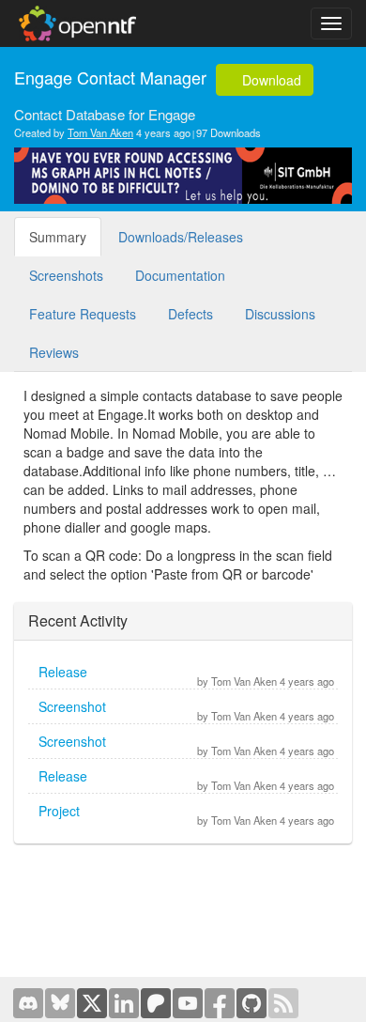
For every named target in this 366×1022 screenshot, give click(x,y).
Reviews (54, 352)
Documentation (180, 275)
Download (269, 79)
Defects (190, 313)
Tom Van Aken (100, 132)
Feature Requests (82, 313)
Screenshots (66, 275)
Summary (57, 236)
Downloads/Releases (180, 236)
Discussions (280, 313)
